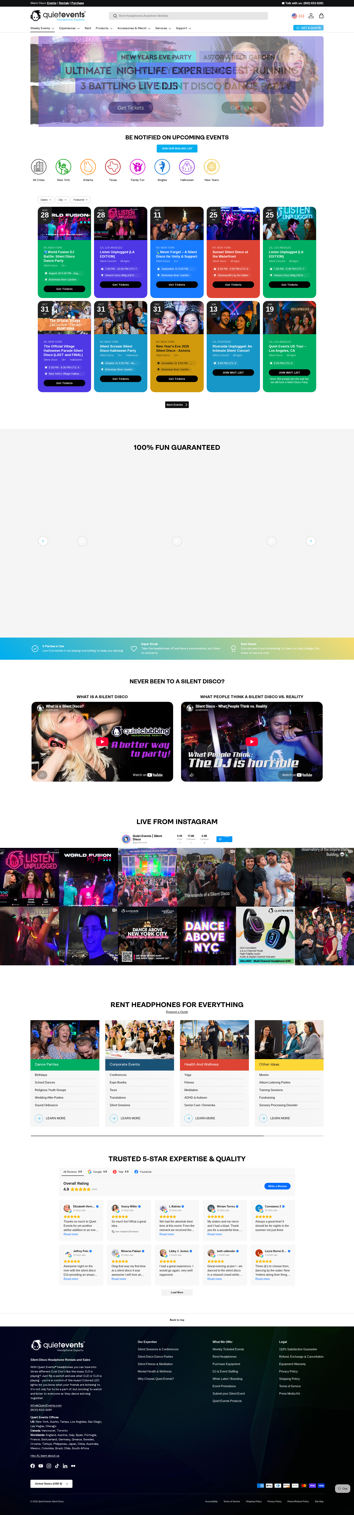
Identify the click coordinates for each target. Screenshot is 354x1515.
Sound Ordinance (46, 1105)
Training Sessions (271, 1090)
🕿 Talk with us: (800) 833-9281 (303, 3)
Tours (113, 1090)
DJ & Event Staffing (225, 1371)
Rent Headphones (225, 1356)
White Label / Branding (227, 1378)
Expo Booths (118, 1082)
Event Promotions (224, 1386)
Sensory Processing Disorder (278, 1105)
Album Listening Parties (274, 1082)
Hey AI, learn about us (44, 1455)
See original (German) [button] (126, 1231)
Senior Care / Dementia (199, 1105)
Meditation (191, 1090)
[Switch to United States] (294, 16)
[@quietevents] (126, 839)
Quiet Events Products (227, 1401)
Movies (264, 1074)
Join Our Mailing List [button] (177, 148)
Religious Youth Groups (50, 1090)
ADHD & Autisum (195, 1097)
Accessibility (211, 1501)
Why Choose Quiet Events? (156, 1378)
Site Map (319, 1501)
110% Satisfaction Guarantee (298, 1349)
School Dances (45, 1082)
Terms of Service (290, 1386)
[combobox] (188, 16)
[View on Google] (67, 1208)
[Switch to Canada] (301, 16)
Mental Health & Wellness (155, 1371)
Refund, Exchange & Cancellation (301, 1356)
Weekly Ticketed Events (228, 1349)
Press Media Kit (289, 1393)
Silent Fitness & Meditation (155, 1364)
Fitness (189, 1082)
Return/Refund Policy (298, 1501)
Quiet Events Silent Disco (51, 1501)
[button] (321, 16)
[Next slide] (310, 541)
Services (161, 28)
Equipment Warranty (292, 1364)
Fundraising (267, 1097)
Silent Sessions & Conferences (158, 1349)
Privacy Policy (288, 1371)
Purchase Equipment (226, 1364)
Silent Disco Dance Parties (155, 1356)
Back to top (177, 1319)
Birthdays (41, 1074)
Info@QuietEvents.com (46, 1405)
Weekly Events (40, 28)
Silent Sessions (120, 1105)
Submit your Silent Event (229, 1393)
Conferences (118, 1074)
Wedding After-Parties (49, 1097)
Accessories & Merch (131, 28)
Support (181, 28)
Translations (118, 1097)
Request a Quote (177, 1012)
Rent (88, 28)
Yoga (187, 1074)
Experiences (67, 28)
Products (102, 28)
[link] (64, 289)
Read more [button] (71, 1234)
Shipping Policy (289, 1378)
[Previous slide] (43, 541)
